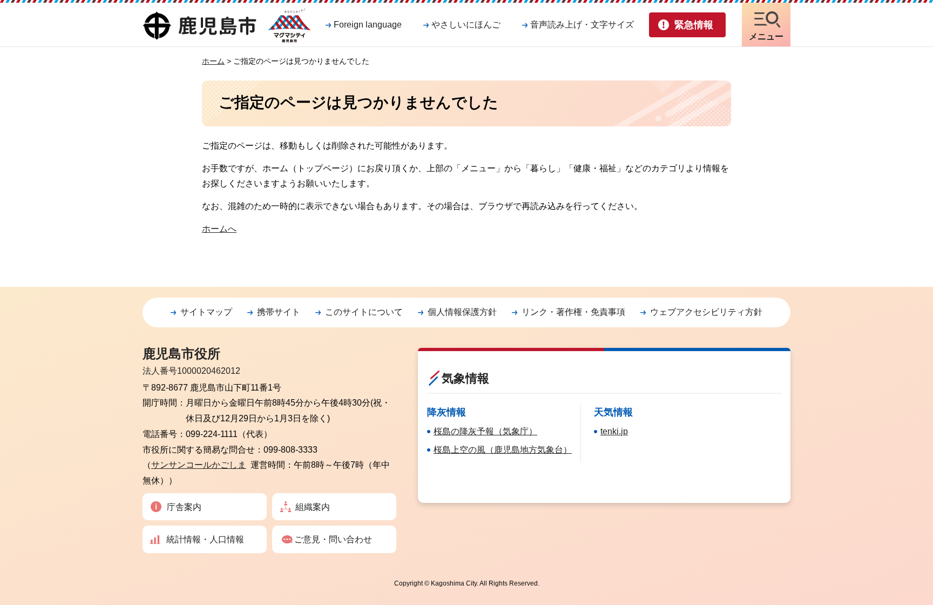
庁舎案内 (184, 507)
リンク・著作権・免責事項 (573, 312)
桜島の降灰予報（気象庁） (485, 431)
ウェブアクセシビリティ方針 (706, 312)
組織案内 (312, 507)
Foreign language (368, 24)
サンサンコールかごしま (198, 464)
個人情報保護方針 (462, 312)
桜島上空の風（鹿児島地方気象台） (503, 449)
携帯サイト (278, 312)
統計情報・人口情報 (205, 539)
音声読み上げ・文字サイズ (582, 24)
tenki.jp (614, 431)
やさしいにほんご (466, 24)
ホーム (213, 61)
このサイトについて (364, 312)
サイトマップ (206, 312)
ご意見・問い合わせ (333, 539)
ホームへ (219, 228)
